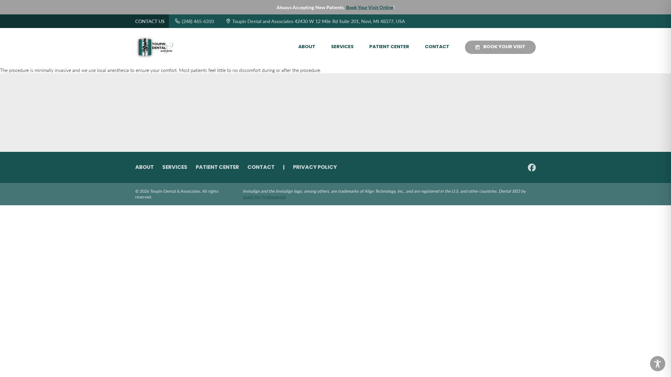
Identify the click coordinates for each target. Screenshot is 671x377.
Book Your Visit (504, 47)
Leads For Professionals (264, 197)
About (306, 47)
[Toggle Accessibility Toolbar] (658, 364)
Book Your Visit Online (369, 7)
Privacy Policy (315, 167)
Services (342, 47)
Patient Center (389, 47)
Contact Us (150, 21)
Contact (437, 47)
